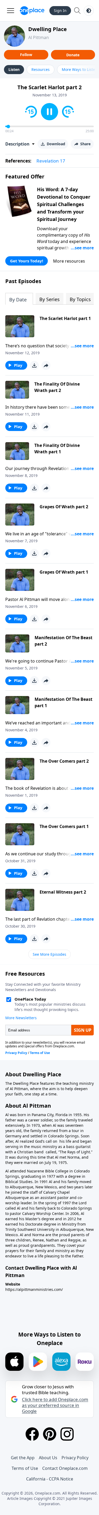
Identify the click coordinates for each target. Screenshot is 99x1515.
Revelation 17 (50, 161)
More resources (69, 261)
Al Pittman (38, 37)
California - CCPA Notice (49, 1479)
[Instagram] (67, 1434)
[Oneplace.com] (32, 10)
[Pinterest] (49, 1434)
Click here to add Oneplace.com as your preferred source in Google (55, 1405)
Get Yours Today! (26, 260)
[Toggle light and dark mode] (89, 11)
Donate (72, 54)
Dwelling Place (47, 29)
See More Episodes (49, 954)
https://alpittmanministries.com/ (34, 1289)
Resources (40, 69)
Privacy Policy (75, 1458)
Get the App (23, 1458)
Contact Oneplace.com (65, 1468)
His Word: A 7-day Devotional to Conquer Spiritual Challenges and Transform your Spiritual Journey (63, 204)
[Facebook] (32, 1434)
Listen (14, 69)
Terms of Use (25, 1468)
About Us (48, 1458)
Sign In (60, 10)
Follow (26, 54)
